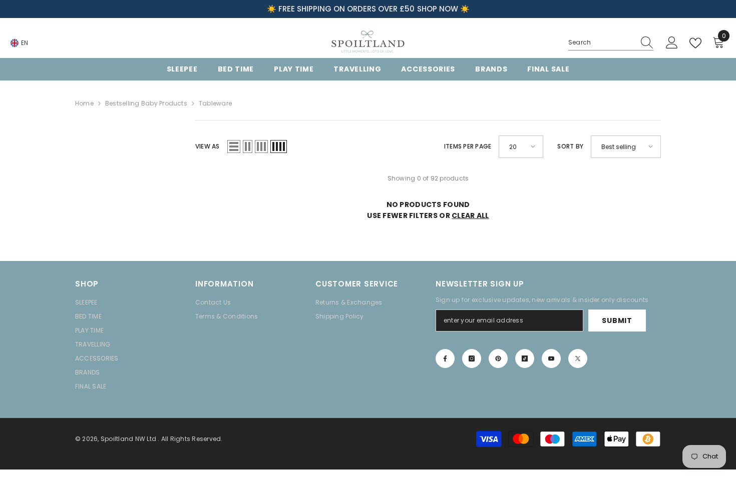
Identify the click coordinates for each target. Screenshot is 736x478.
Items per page (467, 146)
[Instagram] (471, 358)
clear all (470, 215)
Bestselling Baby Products (146, 103)
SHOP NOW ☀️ (443, 9)
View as (207, 146)
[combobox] (601, 42)
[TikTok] (524, 358)
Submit (617, 321)
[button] (233, 146)
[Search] (610, 42)
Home (84, 103)
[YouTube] (551, 358)
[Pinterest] (498, 358)
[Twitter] (577, 358)
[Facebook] (445, 358)
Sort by (570, 146)
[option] (368, 9)
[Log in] (672, 43)
